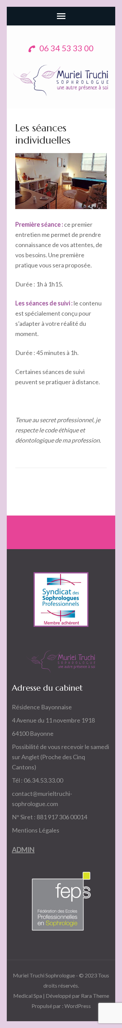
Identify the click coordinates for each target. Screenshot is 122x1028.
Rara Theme (95, 995)
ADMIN (23, 849)
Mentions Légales (35, 830)
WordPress (77, 1006)
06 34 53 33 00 (66, 48)
